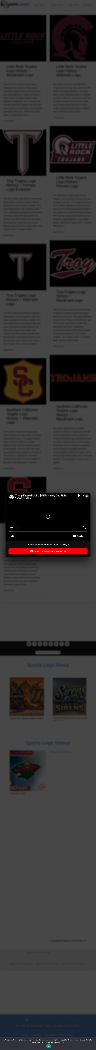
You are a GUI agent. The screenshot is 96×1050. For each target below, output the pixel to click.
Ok (49, 1046)
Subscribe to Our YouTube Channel (50, 551)
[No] (93, 1043)
